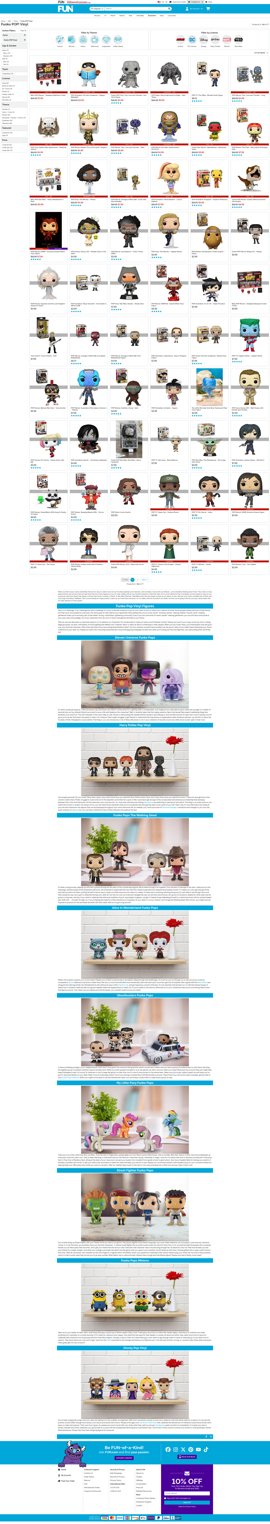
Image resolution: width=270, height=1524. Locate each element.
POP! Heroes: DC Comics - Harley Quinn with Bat (47, 461)
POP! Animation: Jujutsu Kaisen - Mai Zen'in (248, 460)
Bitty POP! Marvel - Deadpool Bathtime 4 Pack (48, 95)
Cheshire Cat (123, 985)
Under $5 (5, 145)
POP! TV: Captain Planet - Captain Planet (247, 356)
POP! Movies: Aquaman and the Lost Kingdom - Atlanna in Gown (48, 305)
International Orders (92, 1488)
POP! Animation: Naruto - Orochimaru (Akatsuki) (89, 460)
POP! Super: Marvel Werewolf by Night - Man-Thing (168, 96)
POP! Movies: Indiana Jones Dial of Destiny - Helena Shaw (87, 565)
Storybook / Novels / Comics (12, 118)
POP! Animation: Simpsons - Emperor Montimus (209, 199)
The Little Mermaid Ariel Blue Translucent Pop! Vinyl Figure (209, 409)
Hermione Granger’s (170, 807)
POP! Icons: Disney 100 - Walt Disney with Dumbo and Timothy (247, 409)
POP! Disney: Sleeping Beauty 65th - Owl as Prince (87, 513)
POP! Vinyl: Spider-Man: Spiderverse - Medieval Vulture (48, 148)
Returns (87, 1480)
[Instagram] (175, 1449)
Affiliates (139, 1480)
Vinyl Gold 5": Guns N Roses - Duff (43, 356)
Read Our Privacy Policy (187, 1507)
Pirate (109, 1340)
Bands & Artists (7, 86)
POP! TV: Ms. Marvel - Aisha (202, 512)
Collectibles (6, 74)
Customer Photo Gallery (145, 1498)
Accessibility (141, 1484)
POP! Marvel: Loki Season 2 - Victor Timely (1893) (127, 252)
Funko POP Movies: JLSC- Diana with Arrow (127, 564)
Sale (3, 135)
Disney (4, 91)
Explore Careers (124, 1458)
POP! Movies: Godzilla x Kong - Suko (124, 408)
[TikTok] (206, 1449)
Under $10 (6, 148)
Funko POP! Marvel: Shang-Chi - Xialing (246, 252)
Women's (6, 56)
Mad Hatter (202, 982)
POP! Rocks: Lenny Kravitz (120, 512)
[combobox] (136, 9)
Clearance (5, 133)
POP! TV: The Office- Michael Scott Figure (207, 95)
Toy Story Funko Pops (148, 1423)
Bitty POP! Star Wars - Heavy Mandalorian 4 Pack (47, 200)
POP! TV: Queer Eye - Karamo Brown (165, 512)
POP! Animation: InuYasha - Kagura (164, 408)
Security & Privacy (117, 1477)
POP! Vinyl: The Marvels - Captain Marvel (166, 252)
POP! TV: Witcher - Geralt (201, 564)
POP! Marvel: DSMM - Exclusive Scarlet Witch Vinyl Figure (48, 252)
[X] (183, 1449)
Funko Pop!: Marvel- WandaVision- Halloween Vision (209, 148)
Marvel (4, 97)
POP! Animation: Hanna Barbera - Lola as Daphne (166, 200)
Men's (5, 53)
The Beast (159, 1425)
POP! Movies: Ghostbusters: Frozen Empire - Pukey (208, 252)
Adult (4, 50)
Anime (4, 83)
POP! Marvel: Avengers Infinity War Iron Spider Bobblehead (88, 357)
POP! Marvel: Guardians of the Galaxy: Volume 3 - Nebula (88, 409)
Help (210, 2)
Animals (5, 109)
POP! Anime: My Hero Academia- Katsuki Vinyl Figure (209, 357)
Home (63, 1470)
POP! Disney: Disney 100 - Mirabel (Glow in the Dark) (88, 252)
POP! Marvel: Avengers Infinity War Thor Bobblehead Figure (126, 357)
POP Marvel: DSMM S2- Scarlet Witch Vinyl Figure (167, 305)
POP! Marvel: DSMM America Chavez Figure (248, 512)
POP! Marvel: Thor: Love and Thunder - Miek (127, 147)
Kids (3, 59)
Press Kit (139, 1488)
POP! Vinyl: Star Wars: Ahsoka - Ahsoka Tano (127, 304)
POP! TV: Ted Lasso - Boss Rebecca (164, 460)
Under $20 (6, 150)
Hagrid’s (75, 810)
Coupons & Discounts (92, 1491)
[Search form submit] (169, 9)
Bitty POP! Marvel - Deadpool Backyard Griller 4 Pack (249, 305)
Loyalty (139, 1505)
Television (5, 123)
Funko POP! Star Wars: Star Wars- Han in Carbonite (126, 461)
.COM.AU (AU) (115, 1491)
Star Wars (5, 100)
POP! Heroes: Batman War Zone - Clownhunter (48, 408)
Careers (139, 1477)
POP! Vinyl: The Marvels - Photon (83, 199)
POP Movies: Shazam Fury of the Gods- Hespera (89, 147)
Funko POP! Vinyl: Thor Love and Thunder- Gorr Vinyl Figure (129, 96)
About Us (140, 1473)
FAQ (85, 1484)
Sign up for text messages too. (179, 1498)
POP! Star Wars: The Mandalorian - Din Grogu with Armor (208, 461)
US (163, 2)
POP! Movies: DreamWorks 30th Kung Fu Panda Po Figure (48, 513)
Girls (4, 64)
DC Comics (6, 89)
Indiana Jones (7, 94)
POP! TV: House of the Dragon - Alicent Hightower (166, 565)
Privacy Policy (115, 1480)
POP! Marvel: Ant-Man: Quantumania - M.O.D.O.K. (165, 148)
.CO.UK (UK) (114, 1488)
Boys (5, 62)
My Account (66, 1475)
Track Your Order (179, 2)
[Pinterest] (190, 1449)
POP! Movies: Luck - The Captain (244, 564)
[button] (193, 8)
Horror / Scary (7, 112)
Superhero (5, 120)
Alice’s (71, 982)
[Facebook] (168, 1449)
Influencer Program (143, 1502)
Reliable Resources (144, 1491)
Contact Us (195, 2)
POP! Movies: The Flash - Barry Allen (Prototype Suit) (250, 148)
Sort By (259, 53)
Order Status (89, 1477)
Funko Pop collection (70, 1078)
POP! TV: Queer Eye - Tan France (43, 564)
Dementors (148, 802)
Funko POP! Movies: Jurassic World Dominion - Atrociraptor (249, 200)
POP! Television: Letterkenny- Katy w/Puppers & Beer (168, 357)
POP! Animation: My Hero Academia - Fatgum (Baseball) (88, 96)
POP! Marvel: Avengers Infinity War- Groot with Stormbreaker (128, 200)
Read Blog (188, 1457)
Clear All (23, 31)
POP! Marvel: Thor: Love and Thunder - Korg (248, 95)
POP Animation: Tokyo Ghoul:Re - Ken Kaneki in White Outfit (88, 305)
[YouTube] (198, 1449)
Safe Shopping (116, 1473)
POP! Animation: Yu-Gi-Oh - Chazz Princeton (208, 304)
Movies (4, 115)
